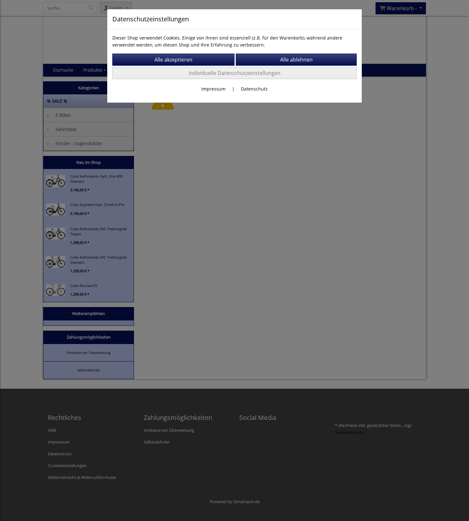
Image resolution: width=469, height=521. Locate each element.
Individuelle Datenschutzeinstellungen (234, 73)
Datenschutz (254, 89)
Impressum (213, 89)
